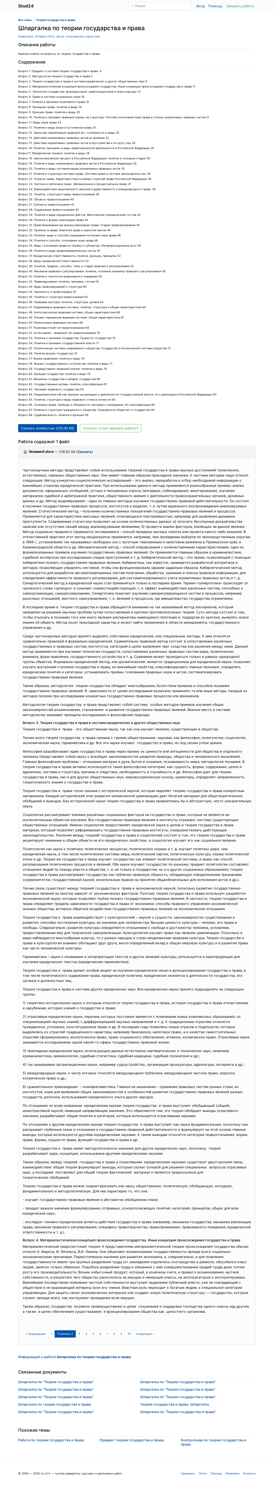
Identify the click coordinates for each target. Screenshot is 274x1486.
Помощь (215, 6)
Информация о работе (74, 1357)
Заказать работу (240, 6)
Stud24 (45, 1473)
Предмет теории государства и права (132, 1440)
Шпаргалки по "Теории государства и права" (178, 1412)
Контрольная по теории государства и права (213, 1442)
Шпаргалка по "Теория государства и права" (177, 1389)
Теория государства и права (55, 20)
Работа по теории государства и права (51, 1440)
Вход (201, 6)
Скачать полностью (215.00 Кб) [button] (47, 428)
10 (129, 1333)
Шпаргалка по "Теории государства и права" (56, 1382)
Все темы (24, 20)
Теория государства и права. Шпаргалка (174, 1404)
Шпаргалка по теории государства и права (54, 1404)
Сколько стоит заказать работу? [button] (110, 428)
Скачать (84, 452)
